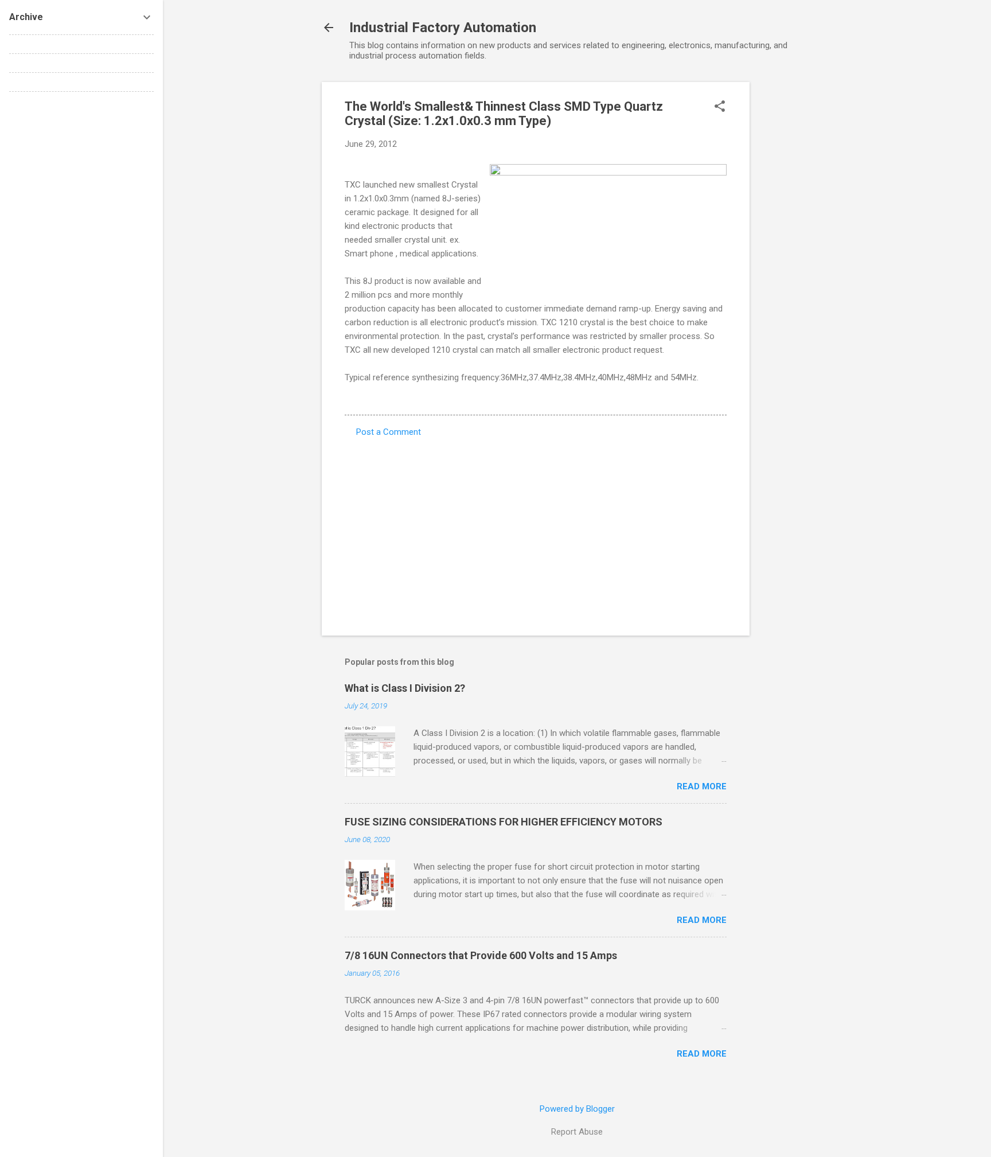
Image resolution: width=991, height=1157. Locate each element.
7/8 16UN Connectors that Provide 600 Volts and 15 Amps (481, 955)
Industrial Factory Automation (442, 28)
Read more (702, 786)
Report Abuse (577, 1132)
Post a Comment (388, 432)
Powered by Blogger (577, 1109)
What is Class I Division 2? (405, 688)
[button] (720, 107)
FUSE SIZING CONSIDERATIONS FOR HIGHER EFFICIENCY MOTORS (503, 822)
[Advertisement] (795, 254)
